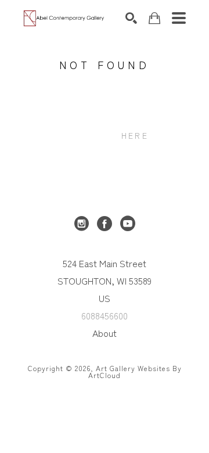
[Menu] (179, 18)
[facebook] (104, 223)
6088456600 (104, 315)
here (135, 135)
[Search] (131, 18)
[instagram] (81, 223)
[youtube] (127, 223)
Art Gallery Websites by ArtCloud (135, 371)
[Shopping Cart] (154, 18)
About (104, 333)
